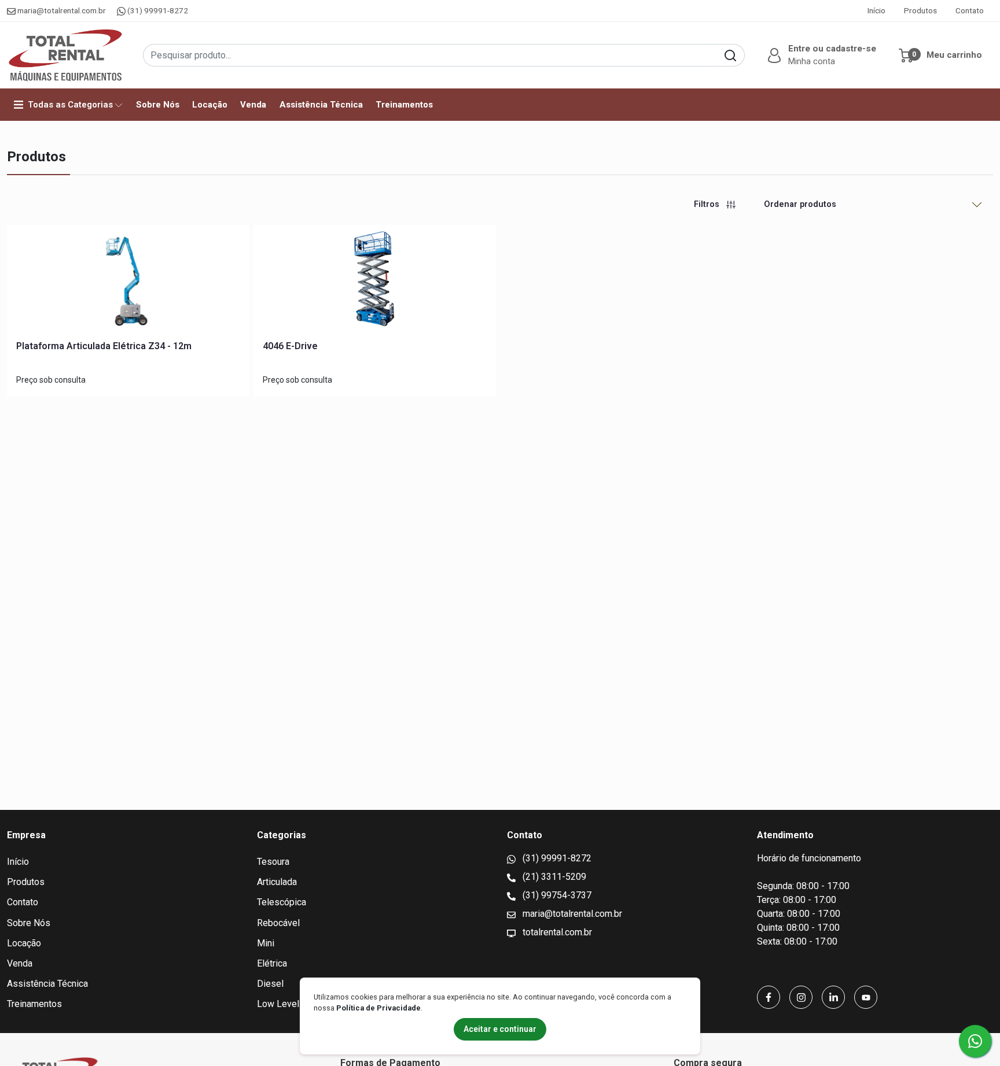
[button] (820, 55)
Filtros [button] (708, 204)
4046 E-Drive (290, 345)
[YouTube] (865, 997)
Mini (265, 943)
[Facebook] (768, 997)
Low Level (278, 1003)
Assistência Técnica (321, 104)
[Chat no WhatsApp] (975, 1041)
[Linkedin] (833, 997)
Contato (969, 10)
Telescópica (281, 902)
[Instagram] (800, 997)
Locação (209, 104)
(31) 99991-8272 (157, 10)
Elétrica (272, 963)
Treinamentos (404, 104)
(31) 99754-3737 (555, 895)
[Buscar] (730, 55)
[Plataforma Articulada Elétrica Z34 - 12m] (128, 282)
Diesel (270, 983)
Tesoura (273, 861)
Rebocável (278, 922)
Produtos (920, 10)
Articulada (277, 881)
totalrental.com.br (556, 932)
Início (876, 10)
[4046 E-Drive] (374, 282)
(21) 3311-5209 (553, 876)
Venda (253, 104)
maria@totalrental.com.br (62, 10)
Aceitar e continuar (500, 1029)
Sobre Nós (157, 104)
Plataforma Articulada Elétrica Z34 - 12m (104, 345)
